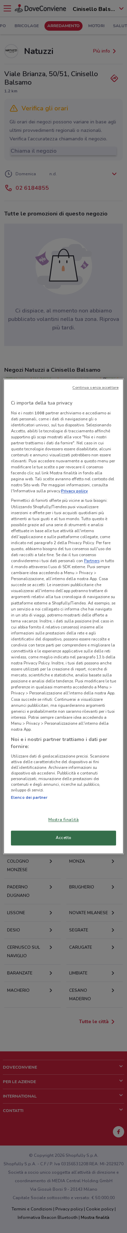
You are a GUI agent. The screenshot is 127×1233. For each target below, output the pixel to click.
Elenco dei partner (29, 797)
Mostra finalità (63, 820)
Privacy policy (74, 491)
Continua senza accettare (95, 387)
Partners (91, 561)
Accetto (63, 838)
